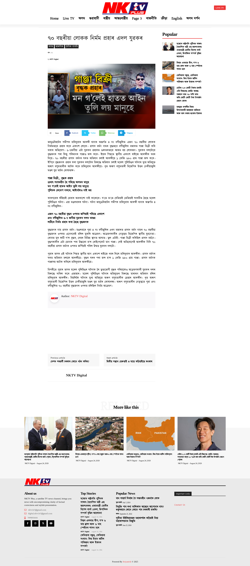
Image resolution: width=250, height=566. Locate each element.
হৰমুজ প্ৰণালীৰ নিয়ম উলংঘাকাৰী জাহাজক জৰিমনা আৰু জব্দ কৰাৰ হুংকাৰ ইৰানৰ (189, 110)
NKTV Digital (54, 59)
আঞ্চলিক (59, 46)
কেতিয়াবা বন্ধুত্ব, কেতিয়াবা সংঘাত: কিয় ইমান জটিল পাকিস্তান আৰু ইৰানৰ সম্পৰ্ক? (189, 79)
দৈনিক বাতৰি (72, 46)
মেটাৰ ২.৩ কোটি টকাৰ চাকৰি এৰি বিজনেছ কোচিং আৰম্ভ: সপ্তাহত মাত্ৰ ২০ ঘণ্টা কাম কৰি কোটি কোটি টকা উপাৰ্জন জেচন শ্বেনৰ (189, 94)
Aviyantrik (127, 562)
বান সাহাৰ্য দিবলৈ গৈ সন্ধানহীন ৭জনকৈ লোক (137, 498)
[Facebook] (27, 523)
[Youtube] (51, 523)
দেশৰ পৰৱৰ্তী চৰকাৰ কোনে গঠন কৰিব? (70, 361)
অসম (51, 46)
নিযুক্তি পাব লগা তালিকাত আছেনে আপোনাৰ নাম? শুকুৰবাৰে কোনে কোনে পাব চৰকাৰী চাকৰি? (140, 508)
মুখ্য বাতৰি (119, 502)
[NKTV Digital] (55, 375)
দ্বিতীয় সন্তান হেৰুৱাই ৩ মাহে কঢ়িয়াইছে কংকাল (129, 361)
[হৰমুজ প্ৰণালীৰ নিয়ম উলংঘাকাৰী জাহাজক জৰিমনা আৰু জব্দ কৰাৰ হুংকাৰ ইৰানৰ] (168, 109)
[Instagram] (35, 523)
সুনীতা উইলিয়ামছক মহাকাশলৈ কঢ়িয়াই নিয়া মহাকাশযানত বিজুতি (137, 519)
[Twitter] (43, 523)
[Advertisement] (53, 7)
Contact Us (179, 505)
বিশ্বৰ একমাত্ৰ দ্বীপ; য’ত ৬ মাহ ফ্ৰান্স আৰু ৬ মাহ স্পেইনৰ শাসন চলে (189, 66)
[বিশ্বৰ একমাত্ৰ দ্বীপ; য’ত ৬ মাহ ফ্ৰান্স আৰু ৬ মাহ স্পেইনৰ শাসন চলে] (168, 65)
